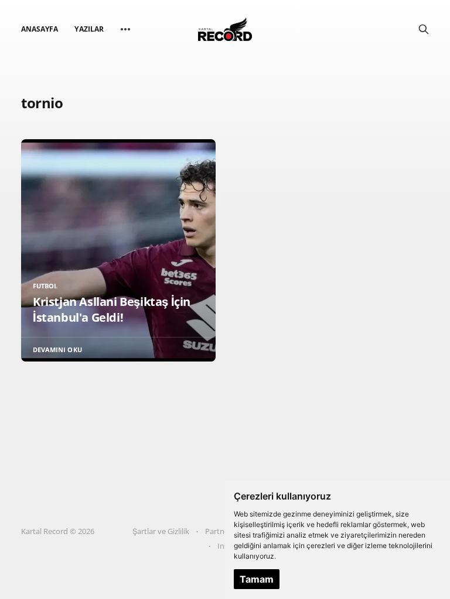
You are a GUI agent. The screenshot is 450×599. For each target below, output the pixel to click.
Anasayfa (39, 29)
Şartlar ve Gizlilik (160, 531)
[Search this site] (423, 29)
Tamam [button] (257, 579)
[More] (125, 29)
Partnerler (222, 531)
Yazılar (88, 29)
